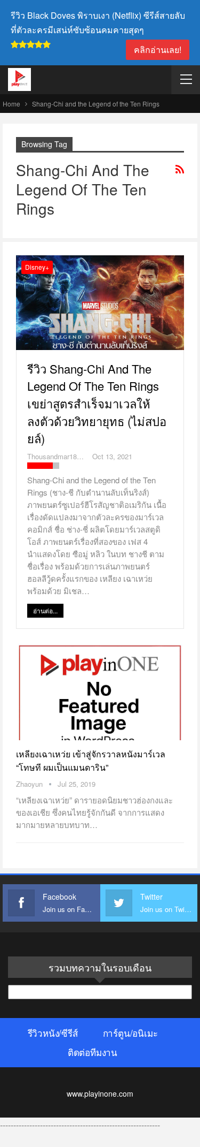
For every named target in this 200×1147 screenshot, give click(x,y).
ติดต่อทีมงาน (92, 1052)
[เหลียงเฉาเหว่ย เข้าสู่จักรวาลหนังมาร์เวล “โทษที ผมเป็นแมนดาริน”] (100, 691)
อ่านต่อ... (45, 610)
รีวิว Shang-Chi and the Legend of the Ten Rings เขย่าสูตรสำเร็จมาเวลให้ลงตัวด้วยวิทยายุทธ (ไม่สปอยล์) (96, 403)
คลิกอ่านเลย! (157, 49)
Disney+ (37, 266)
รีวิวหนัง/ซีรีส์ (53, 1032)
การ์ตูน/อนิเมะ (130, 1032)
